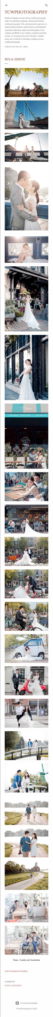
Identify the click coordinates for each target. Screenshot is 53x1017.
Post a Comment (13, 985)
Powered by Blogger (29, 1003)
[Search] (46, 4)
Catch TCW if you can (13, 47)
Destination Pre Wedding (19, 971)
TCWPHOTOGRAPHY (26, 12)
